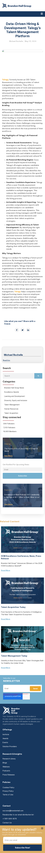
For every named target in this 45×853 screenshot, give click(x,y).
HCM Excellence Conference (15, 556)
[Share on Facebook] (17, 330)
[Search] (38, 376)
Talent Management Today (14, 656)
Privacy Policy (8, 791)
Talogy (5, 80)
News (32, 556)
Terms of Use (8, 795)
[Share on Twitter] (22, 330)
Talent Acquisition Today (13, 607)
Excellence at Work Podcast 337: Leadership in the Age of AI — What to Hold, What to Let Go (21, 497)
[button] (42, 828)
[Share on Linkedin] (28, 330)
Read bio (6, 360)
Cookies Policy (8, 787)
